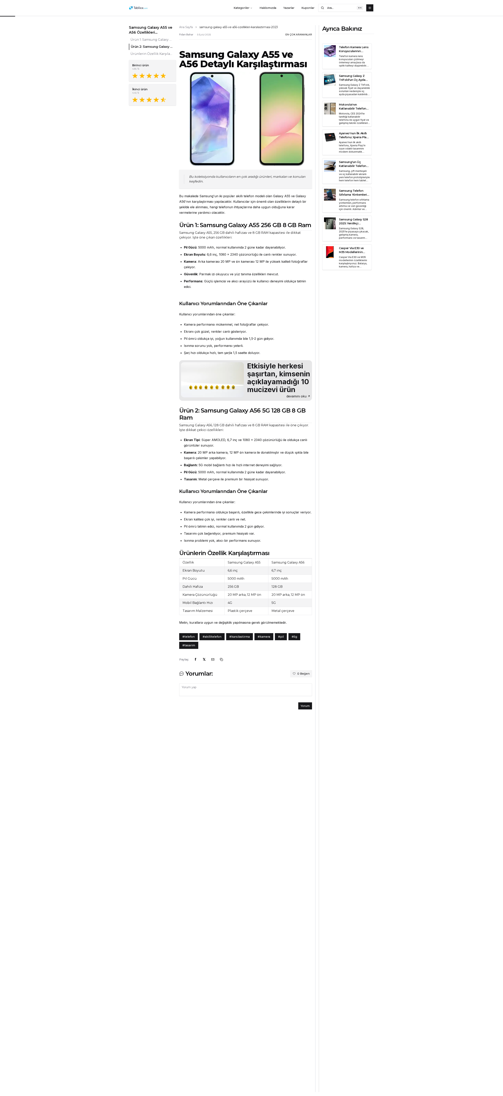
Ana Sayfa (186, 27)
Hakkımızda (268, 8)
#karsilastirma (239, 636)
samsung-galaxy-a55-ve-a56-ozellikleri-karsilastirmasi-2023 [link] (238, 27)
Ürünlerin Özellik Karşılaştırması (151, 54)
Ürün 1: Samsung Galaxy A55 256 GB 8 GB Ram (151, 39)
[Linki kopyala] (221, 659)
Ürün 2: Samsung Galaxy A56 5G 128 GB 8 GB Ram (152, 47)
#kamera (264, 636)
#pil (281, 636)
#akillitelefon (212, 636)
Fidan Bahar (186, 34)
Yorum (305, 706)
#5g (294, 636)
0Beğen (303, 673)
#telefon (188, 636)
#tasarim (188, 645)
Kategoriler (241, 8)
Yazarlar (288, 8)
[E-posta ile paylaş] (212, 659)
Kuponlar (307, 8)
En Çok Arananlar (298, 34)
